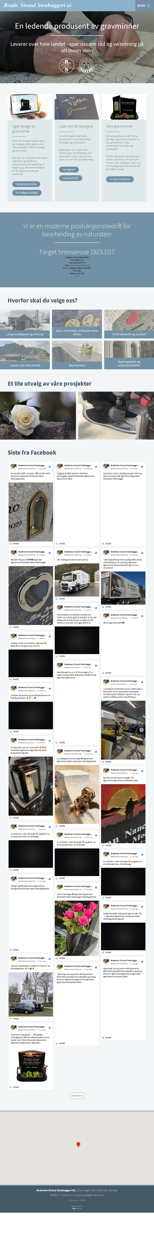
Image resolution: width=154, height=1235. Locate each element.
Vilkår (83, 1200)
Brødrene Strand (38, 5)
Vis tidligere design (27, 193)
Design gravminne (26, 184)
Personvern (74, 1200)
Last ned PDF (70, 178)
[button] (30, 503)
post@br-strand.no (94, 1195)
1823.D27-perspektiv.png (79, 265)
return (77, 276)
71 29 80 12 (65, 1195)
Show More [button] (77, 1095)
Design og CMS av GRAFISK (77, 1207)
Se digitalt (69, 169)
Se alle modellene (120, 179)
